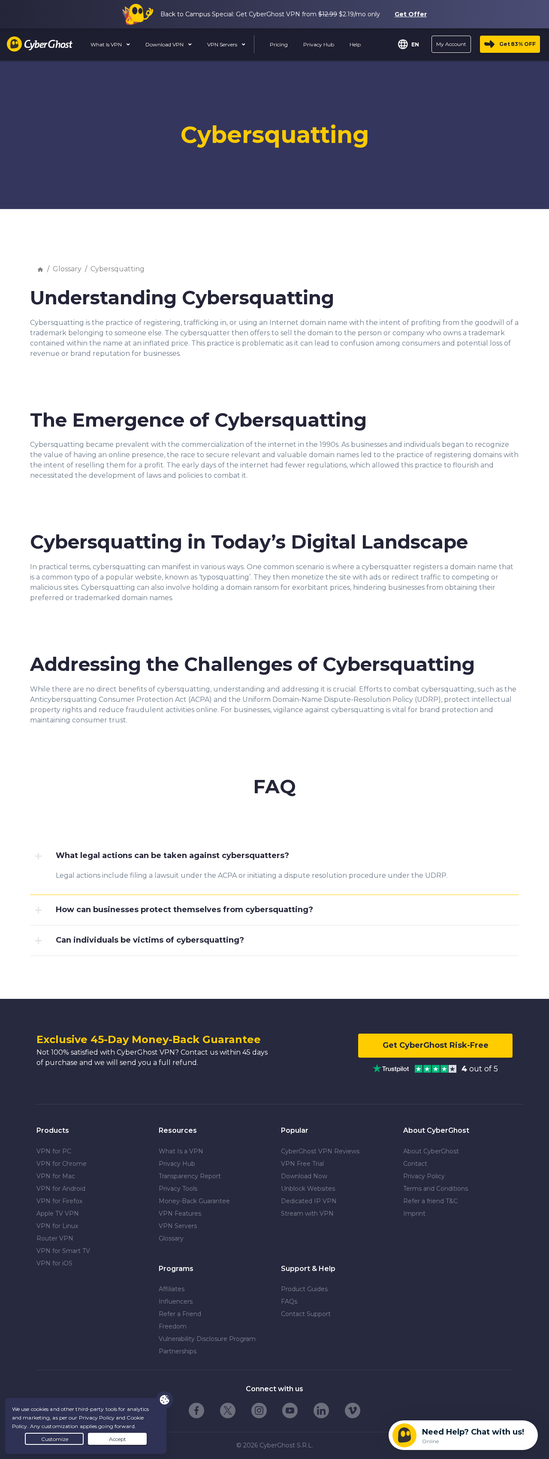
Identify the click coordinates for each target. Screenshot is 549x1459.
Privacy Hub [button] (318, 44)
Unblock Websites (308, 1188)
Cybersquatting (117, 269)
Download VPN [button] (165, 44)
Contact (415, 1164)
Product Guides (304, 1289)
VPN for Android (60, 1188)
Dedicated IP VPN (309, 1201)
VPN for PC (53, 1151)
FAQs (289, 1301)
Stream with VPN (307, 1213)
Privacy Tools (178, 1188)
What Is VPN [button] (106, 44)
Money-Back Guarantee (194, 1201)
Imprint (414, 1213)
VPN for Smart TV (63, 1251)
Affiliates (171, 1289)
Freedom (173, 1326)
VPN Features (180, 1213)
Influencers (176, 1301)
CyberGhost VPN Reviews (320, 1151)
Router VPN (54, 1238)
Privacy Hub (177, 1164)
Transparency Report (190, 1176)
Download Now (304, 1176)
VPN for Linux (57, 1226)
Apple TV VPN (57, 1213)
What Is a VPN (181, 1151)
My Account (451, 44)
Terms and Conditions (435, 1188)
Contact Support (306, 1314)
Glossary (67, 269)
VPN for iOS (54, 1263)
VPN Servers (178, 1226)
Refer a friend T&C (430, 1201)
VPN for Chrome (61, 1164)
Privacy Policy (424, 1176)
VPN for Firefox (59, 1201)
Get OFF (517, 44)
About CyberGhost (431, 1151)
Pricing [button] (279, 44)
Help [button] (355, 44)
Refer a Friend (180, 1314)
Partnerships (177, 1351)
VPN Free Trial (302, 1164)
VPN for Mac (55, 1176)
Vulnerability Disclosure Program (207, 1339)
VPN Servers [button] (222, 44)
